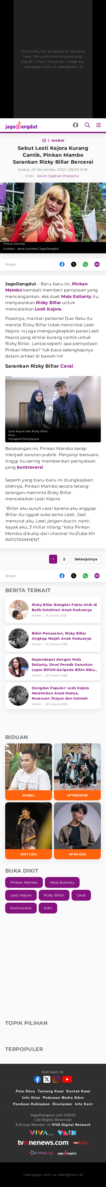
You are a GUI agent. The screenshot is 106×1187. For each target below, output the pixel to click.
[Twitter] (46, 1079)
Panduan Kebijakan (31, 1104)
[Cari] (87, 125)
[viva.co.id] (41, 1132)
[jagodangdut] (66, 1152)
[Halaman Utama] (20, 125)
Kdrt (48, 908)
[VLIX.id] (67, 1132)
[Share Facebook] (62, 264)
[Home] (46, 140)
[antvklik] (80, 1142)
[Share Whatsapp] (85, 264)
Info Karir (84, 1104)
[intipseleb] (41, 1152)
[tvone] (43, 1142)
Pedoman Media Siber (63, 1098)
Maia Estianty (76, 296)
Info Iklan (31, 1098)
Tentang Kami (51, 1091)
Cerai (66, 366)
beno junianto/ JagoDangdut (38, 248)
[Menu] (99, 125)
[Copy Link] (98, 264)
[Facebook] (37, 1079)
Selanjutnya (86, 559)
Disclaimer (62, 1104)
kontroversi (30, 467)
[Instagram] (56, 1079)
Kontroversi (21, 908)
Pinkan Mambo (24, 882)
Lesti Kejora (48, 309)
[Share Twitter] (74, 264)
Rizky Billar (48, 302)
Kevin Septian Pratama (58, 176)
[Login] (76, 125)
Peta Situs (25, 1091)
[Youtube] (67, 1079)
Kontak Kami (78, 1091)
